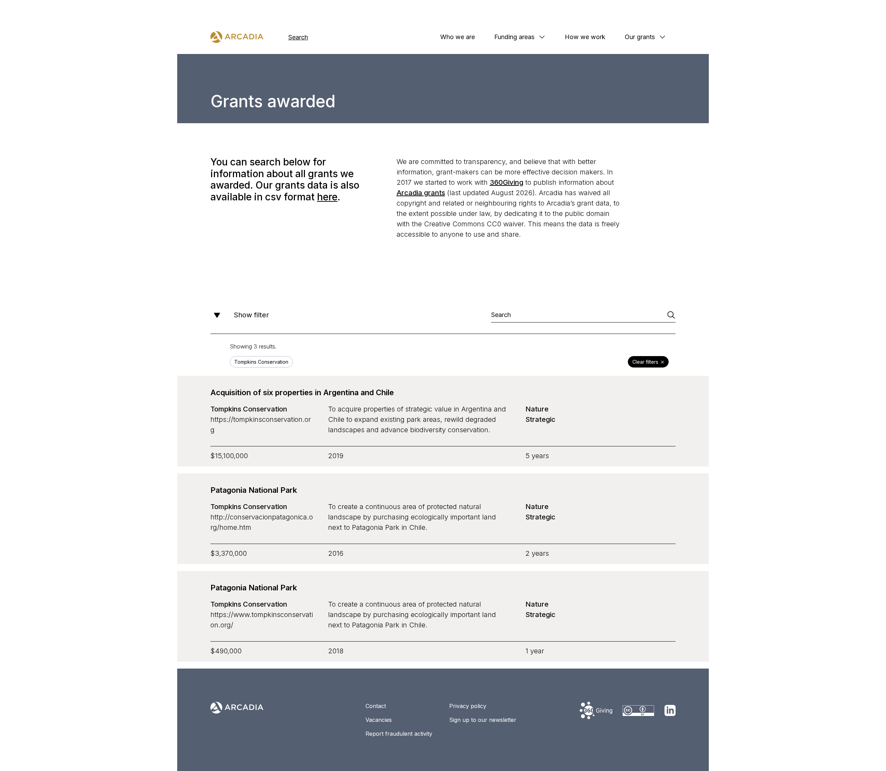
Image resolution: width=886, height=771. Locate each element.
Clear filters (645, 362)
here (327, 197)
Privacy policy (467, 705)
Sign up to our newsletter (482, 719)
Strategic (540, 419)
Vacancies (378, 719)
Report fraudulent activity (398, 733)
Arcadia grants (421, 193)
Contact (375, 705)
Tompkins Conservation (248, 409)
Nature (537, 409)
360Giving (506, 182)
